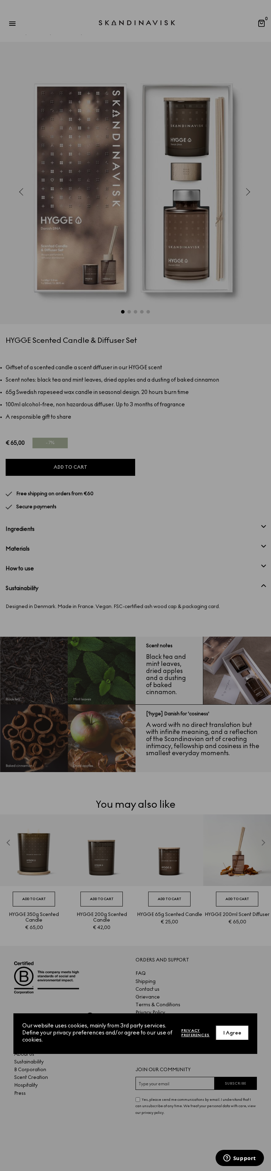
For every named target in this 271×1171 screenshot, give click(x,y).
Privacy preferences (195, 1032)
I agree (232, 1033)
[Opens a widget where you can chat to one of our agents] (239, 1158)
